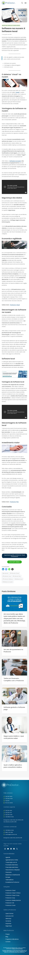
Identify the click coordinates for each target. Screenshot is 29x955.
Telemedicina (9, 880)
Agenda (8, 857)
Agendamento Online (12, 860)
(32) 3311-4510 (8, 810)
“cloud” (17, 92)
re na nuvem (17, 161)
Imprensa (8, 923)
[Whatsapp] (9, 569)
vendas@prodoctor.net (11, 834)
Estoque (8, 877)
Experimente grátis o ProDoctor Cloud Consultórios (14, 555)
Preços (8, 934)
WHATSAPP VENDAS (14, 562)
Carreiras (8, 921)
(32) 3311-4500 (8, 796)
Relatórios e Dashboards (13, 875)
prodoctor (5, 573)
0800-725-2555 (9, 832)
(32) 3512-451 (8, 812)
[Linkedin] (3, 569)
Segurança (9, 926)
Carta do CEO (10, 916)
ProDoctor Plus (14, 502)
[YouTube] (8, 848)
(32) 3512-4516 (8, 814)
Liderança (8, 918)
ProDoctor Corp (6, 576)
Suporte (7, 800)
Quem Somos (9, 913)
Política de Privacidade (17, 948)
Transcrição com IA (11, 862)
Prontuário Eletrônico (12, 865)
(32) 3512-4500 (9, 798)
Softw (11, 161)
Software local (18, 579)
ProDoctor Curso (10, 905)
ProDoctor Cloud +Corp (12, 895)
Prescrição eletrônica (12, 867)
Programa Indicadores (12, 939)
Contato (8, 942)
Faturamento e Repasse (13, 870)
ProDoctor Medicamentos (13, 900)
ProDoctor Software (7, 579)
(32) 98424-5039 (10, 816)
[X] (12, 569)
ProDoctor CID (10, 903)
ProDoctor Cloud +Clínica (13, 893)
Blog (7, 937)
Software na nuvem (7, 582)
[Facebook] (6, 569)
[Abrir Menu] (25, 2)
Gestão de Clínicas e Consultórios (11, 25)
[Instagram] (5, 848)
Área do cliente (9, 802)
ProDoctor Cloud (15, 305)
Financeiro (9, 872)
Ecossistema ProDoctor (12, 882)
